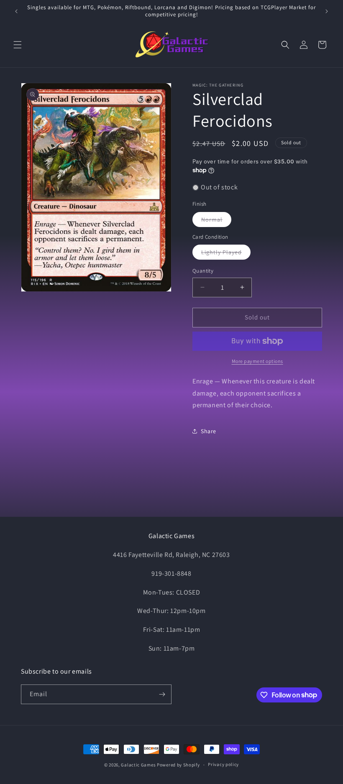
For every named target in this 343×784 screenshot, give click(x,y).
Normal (216, 221)
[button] (17, 45)
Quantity (202, 270)
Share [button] (208, 431)
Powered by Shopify (178, 765)
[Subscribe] (162, 694)
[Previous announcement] (16, 11)
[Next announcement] (326, 11)
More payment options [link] (257, 361)
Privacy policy (223, 764)
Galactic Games (138, 765)
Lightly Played (226, 254)
